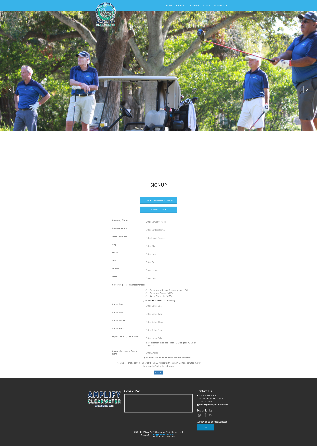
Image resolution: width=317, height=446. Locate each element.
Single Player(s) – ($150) (161, 296)
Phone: (115, 268)
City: (114, 244)
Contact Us (220, 5)
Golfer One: (118, 304)
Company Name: (120, 220)
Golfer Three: (118, 320)
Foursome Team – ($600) (161, 293)
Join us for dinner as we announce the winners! (167, 357)
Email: (115, 276)
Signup (207, 5)
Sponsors (193, 5)
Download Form (158, 209)
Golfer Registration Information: (128, 284)
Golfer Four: (118, 328)
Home (169, 5)
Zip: (114, 260)
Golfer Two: (118, 312)
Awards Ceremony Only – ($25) (124, 353)
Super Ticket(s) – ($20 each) (125, 336)
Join (205, 427)
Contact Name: (119, 228)
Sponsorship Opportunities (160, 200)
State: (115, 252)
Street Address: (119, 236)
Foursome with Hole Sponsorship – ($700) (169, 290)
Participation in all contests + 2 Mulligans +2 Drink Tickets (171, 344)
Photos (180, 5)
